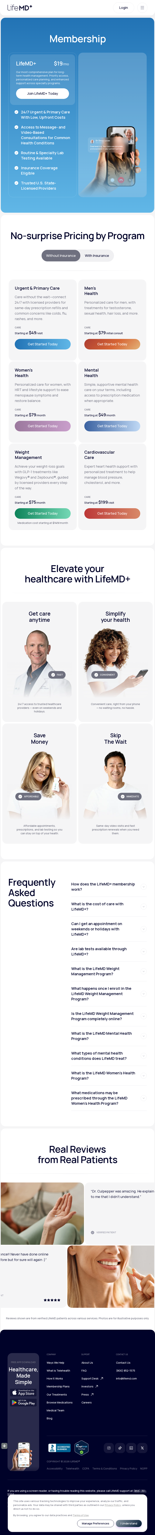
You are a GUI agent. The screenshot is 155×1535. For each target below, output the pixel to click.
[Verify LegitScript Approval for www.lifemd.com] (81, 1447)
